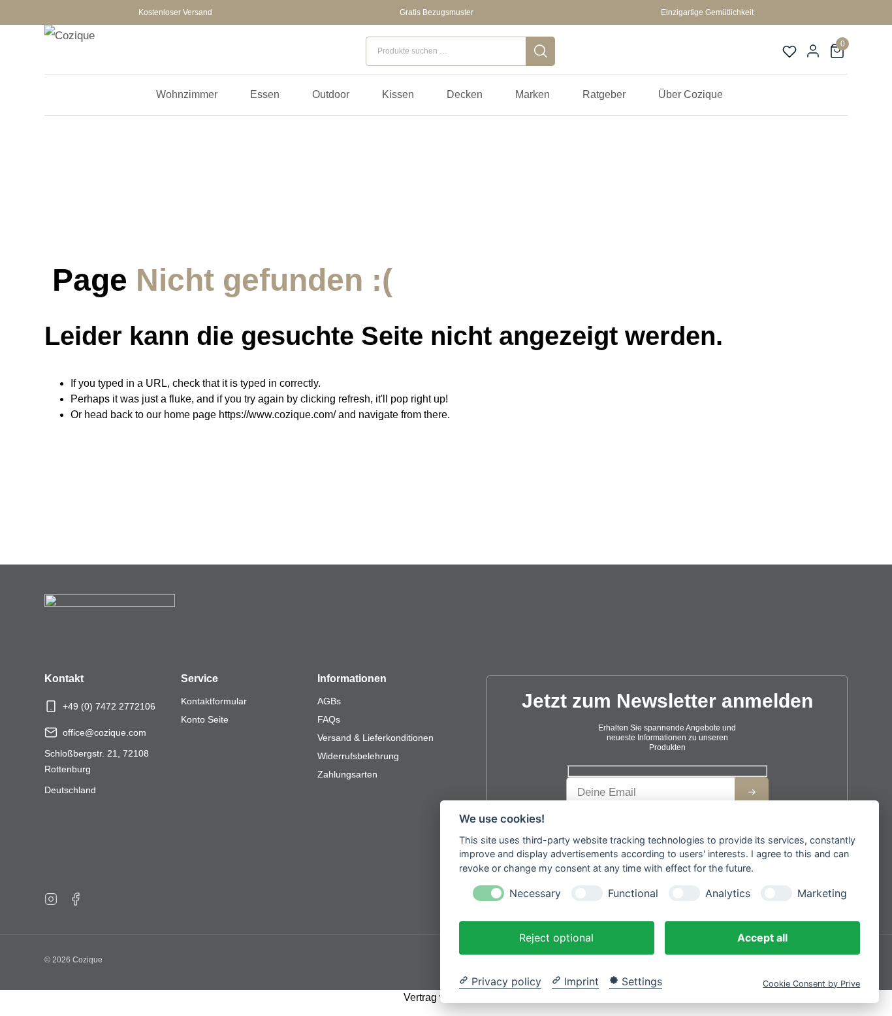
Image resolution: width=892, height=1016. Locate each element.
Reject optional (556, 936)
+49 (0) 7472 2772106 (109, 706)
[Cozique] (103, 51)
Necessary (535, 893)
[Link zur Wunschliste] (789, 51)
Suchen (540, 51)
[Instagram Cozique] (50, 898)
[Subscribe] (752, 792)
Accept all (762, 936)
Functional (633, 893)
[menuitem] (193, 94)
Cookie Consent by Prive (811, 983)
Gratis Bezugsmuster (436, 12)
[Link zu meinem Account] (813, 51)
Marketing (822, 893)
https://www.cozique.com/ (277, 414)
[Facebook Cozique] (75, 898)
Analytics (727, 893)
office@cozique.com (104, 732)
